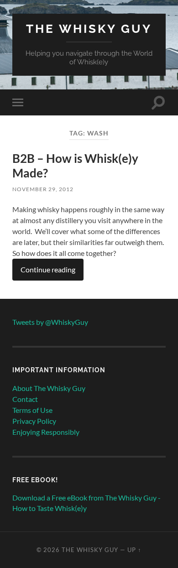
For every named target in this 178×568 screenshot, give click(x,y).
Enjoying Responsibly (45, 431)
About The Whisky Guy (48, 388)
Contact (25, 399)
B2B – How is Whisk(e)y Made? (75, 165)
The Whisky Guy (89, 28)
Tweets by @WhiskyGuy (50, 322)
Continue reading (48, 269)
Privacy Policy (34, 421)
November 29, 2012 (42, 189)
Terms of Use (32, 410)
